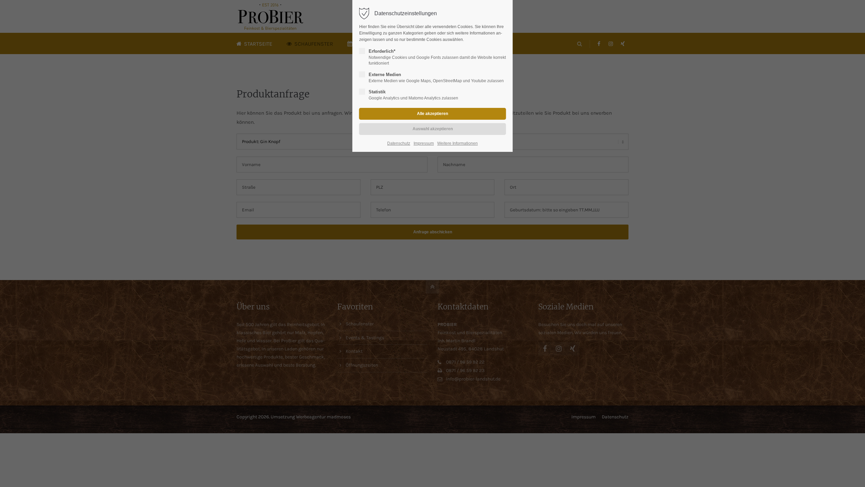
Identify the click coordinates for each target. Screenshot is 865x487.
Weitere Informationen (457, 143)
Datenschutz (398, 143)
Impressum (424, 143)
